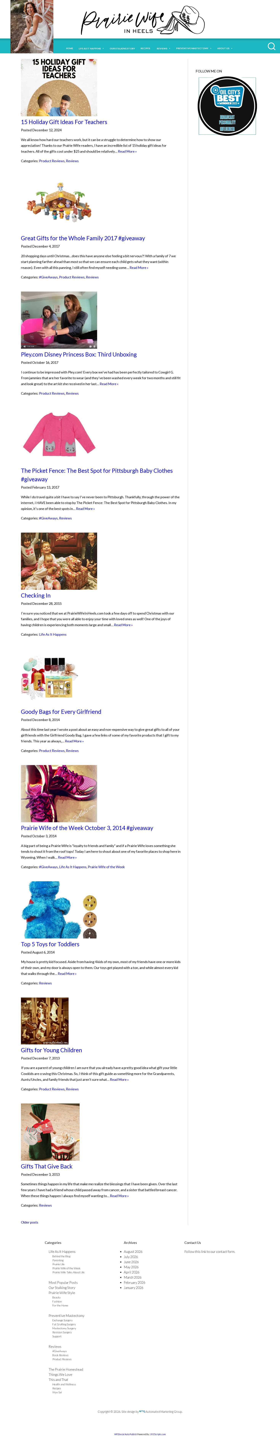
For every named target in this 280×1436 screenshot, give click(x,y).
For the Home (60, 1305)
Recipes (146, 48)
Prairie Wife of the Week (106, 867)
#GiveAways (48, 277)
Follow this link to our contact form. (209, 1251)
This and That (58, 1380)
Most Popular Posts (63, 1282)
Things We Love (60, 1374)
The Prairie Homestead (66, 1369)
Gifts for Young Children (51, 1050)
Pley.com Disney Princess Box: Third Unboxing (79, 354)
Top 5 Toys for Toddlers (50, 944)
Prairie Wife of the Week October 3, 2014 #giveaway (87, 827)
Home (69, 48)
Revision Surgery (62, 1332)
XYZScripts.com (158, 1434)
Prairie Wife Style (62, 1293)
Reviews (72, 161)
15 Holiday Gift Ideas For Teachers (64, 121)
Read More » (127, 151)
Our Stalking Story (62, 1287)
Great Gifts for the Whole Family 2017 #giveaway (83, 238)
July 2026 (131, 1257)
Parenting (57, 1260)
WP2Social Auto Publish (125, 1434)
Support (57, 1336)
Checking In (36, 595)
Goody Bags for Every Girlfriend (61, 711)
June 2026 (131, 1262)
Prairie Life (58, 1264)
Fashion (57, 1301)
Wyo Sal (57, 1392)
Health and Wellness (64, 1384)
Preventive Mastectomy (192, 48)
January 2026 (133, 1287)
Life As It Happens (52, 634)
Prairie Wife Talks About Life (68, 1272)
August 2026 (133, 1251)
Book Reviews (60, 1355)
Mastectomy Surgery (64, 1328)
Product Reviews (52, 161)
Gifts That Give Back (47, 1166)
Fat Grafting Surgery (64, 1324)
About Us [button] (223, 48)
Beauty (56, 1297)
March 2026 (133, 1277)
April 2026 (131, 1272)
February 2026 (134, 1282)
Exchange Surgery (62, 1320)
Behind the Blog (61, 1256)
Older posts (29, 1222)
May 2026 (131, 1267)
